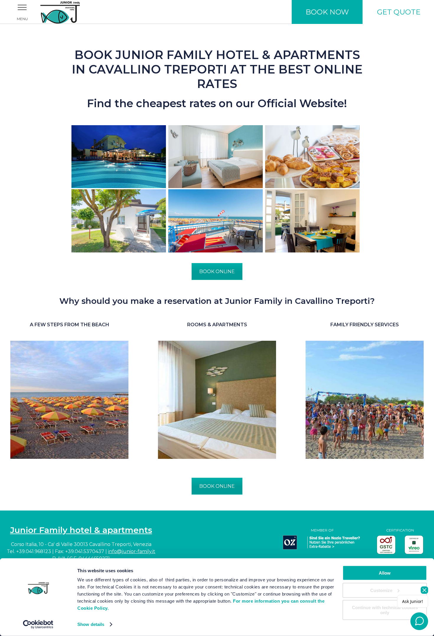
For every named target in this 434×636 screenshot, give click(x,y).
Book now (327, 12)
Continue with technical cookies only (385, 610)
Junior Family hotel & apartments (81, 530)
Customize (381, 590)
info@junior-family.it (131, 551)
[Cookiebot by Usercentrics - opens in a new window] (38, 624)
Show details (90, 624)
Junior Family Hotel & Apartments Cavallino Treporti (67, 12)
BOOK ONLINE (217, 271)
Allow (385, 572)
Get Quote (398, 12)
